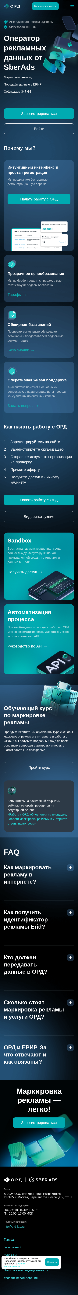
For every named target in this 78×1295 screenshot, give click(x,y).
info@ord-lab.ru (14, 1226)
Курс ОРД (10, 1255)
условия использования (15, 1265)
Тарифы (15, 295)
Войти (39, 129)
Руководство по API (25, 646)
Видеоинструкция (39, 517)
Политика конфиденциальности (26, 1270)
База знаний (18, 350)
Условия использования (21, 1278)
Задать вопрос (20, 406)
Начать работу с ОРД (39, 199)
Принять (52, 1262)
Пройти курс (39, 767)
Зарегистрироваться (45, 6)
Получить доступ (22, 572)
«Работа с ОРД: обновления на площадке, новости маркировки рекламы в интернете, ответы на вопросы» (38, 819)
